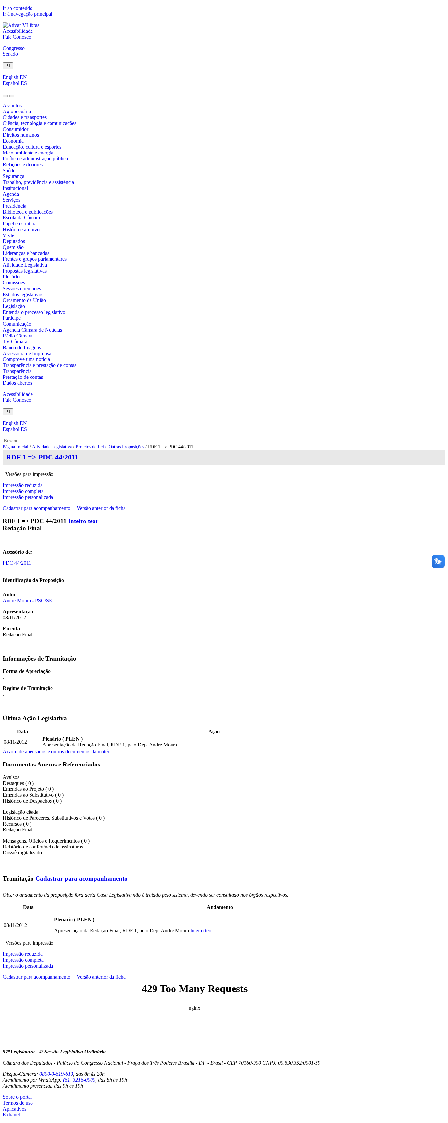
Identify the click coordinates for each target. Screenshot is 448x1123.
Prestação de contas (23, 377)
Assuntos (12, 105)
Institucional (15, 188)
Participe (12, 318)
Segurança (13, 176)
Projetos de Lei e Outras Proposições (110, 446)
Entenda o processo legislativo (34, 312)
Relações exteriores (23, 164)
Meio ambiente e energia (28, 152)
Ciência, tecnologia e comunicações (39, 123)
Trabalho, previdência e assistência (38, 182)
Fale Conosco (17, 37)
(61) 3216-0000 (79, 1080)
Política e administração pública (35, 158)
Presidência (14, 206)
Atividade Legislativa (25, 265)
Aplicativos (14, 1109)
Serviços (11, 200)
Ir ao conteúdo (17, 8)
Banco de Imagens (22, 347)
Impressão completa (23, 491)
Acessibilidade (18, 31)
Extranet (11, 1114)
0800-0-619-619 (56, 1074)
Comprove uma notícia (26, 359)
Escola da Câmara (21, 217)
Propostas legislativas (25, 271)
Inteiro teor (83, 521)
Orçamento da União (24, 300)
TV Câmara (15, 341)
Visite (8, 235)
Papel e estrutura (20, 223)
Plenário (11, 276)
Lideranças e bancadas (26, 253)
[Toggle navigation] (5, 96)
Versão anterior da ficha (101, 508)
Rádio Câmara (17, 335)
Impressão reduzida (23, 485)
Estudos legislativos (23, 294)
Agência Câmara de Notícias (32, 330)
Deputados (14, 241)
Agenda (11, 194)
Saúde (9, 170)
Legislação (14, 306)
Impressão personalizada (28, 497)
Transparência (17, 371)
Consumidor (15, 129)
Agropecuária (17, 111)
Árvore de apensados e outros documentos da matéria (58, 751)
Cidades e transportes (25, 117)
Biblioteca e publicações (28, 211)
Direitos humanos (21, 135)
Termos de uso (18, 1103)
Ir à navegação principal (27, 14)
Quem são (13, 247)
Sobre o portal (17, 1097)
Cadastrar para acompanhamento (38, 508)
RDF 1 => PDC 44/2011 (42, 457)
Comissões (14, 282)
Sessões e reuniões (22, 288)
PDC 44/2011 (17, 563)
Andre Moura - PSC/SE (27, 600)
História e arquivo (21, 229)
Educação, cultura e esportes (32, 147)
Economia (13, 141)
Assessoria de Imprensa (27, 353)
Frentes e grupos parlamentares (35, 259)
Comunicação (17, 324)
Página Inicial (15, 446)
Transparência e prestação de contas (39, 365)
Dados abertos (17, 383)
